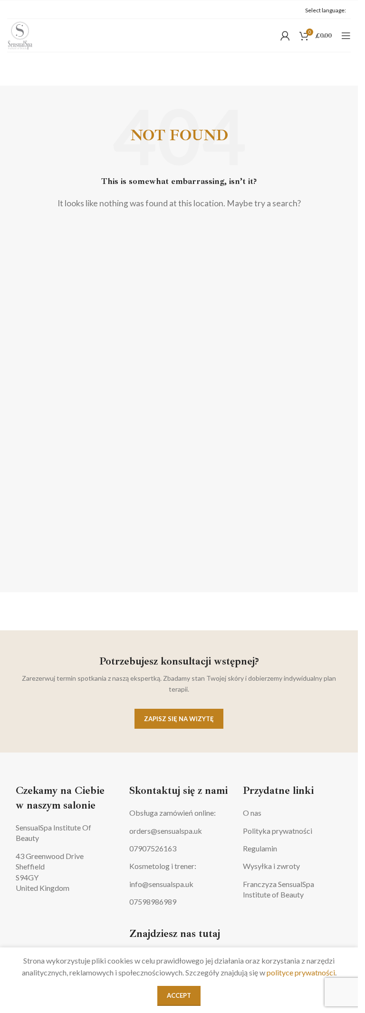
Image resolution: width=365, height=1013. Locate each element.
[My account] (285, 35)
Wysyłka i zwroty (271, 865)
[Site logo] (20, 34)
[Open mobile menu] (345, 35)
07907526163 (152, 848)
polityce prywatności (301, 972)
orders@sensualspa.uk (165, 830)
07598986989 (152, 901)
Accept (179, 995)
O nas (252, 812)
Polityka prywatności (277, 830)
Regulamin (260, 848)
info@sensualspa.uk (161, 883)
